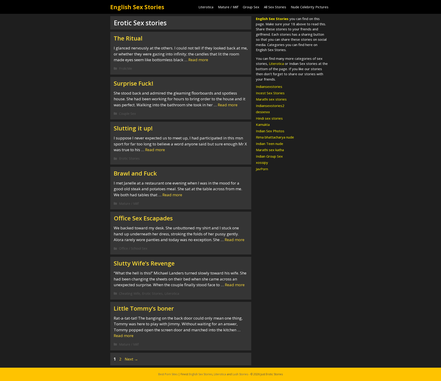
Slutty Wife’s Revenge (144, 263)
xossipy (262, 162)
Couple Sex (127, 113)
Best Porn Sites (168, 374)
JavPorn (262, 169)
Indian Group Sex (269, 156)
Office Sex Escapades (143, 218)
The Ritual (128, 38)
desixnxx (263, 112)
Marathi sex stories (271, 99)
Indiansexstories (269, 86)
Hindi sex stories (269, 118)
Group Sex (251, 7)
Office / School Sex (133, 248)
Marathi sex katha (270, 149)
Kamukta (263, 124)
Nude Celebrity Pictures (309, 7)
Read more (198, 59)
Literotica (205, 7)
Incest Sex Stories (270, 93)
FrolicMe (125, 68)
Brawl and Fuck (135, 173)
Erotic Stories (129, 158)
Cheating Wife (129, 293)
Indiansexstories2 (270, 105)
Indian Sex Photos (270, 131)
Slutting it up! (133, 128)
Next (131, 359)
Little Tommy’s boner (144, 308)
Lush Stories (240, 374)
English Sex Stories (137, 7)
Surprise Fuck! (133, 83)
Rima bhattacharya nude (275, 137)
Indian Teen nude (269, 143)
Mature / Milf (228, 7)
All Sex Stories (275, 7)
